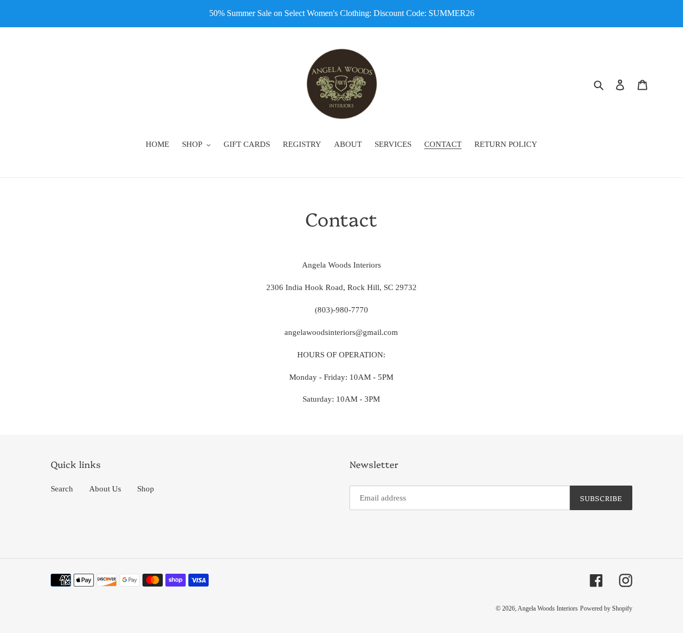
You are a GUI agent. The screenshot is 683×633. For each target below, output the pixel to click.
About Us (105, 488)
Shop (145, 488)
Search (62, 488)
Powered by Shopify (606, 608)
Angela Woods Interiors (548, 608)
